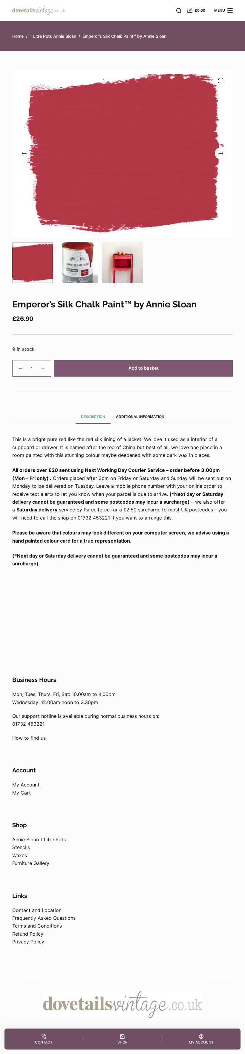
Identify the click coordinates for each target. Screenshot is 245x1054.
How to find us (29, 738)
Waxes (19, 855)
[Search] (178, 10)
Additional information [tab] (140, 416)
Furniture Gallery (30, 863)
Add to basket (143, 368)
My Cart (21, 793)
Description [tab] (93, 416)
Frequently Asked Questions (44, 918)
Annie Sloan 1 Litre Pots (39, 839)
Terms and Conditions (37, 926)
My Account (25, 785)
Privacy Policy (28, 942)
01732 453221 (28, 724)
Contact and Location (37, 910)
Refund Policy (27, 934)
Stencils (21, 847)
